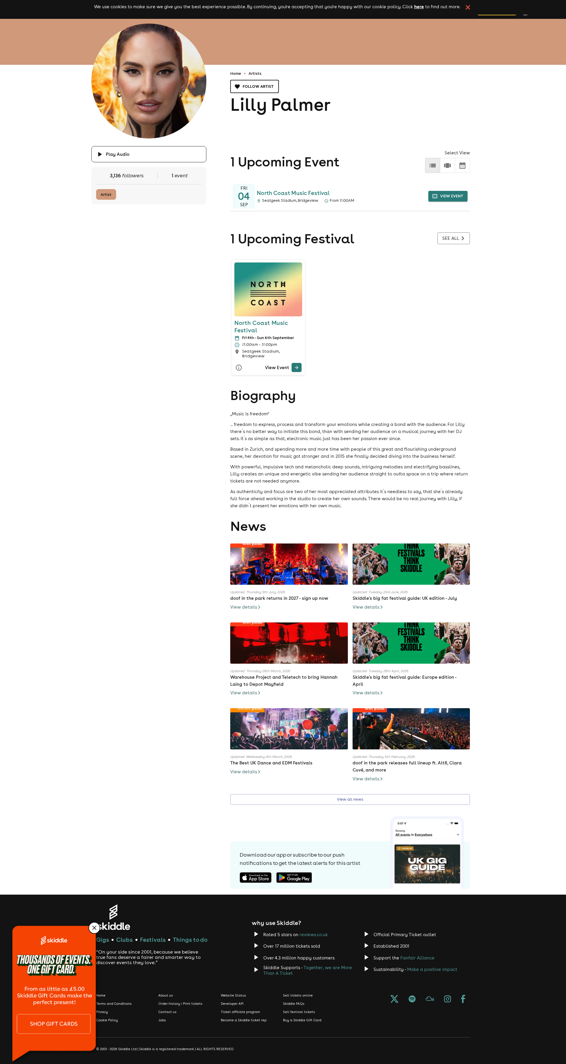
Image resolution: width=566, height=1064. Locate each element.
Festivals (153, 939)
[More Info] (238, 367)
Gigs (102, 939)
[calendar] (462, 165)
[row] (447, 165)
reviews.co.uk (314, 934)
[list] (432, 165)
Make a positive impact (432, 969)
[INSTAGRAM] (447, 999)
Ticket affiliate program (240, 1012)
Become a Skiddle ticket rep (243, 1020)
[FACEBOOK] (463, 999)
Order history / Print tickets (180, 1004)
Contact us (167, 1012)
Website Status (233, 995)
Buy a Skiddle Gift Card (302, 1020)
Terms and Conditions (114, 1004)
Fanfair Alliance (417, 958)
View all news (350, 799)
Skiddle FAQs (294, 1004)
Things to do (190, 939)
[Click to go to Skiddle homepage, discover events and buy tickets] (113, 917)
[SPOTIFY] (412, 999)
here (419, 6)
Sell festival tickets (299, 1012)
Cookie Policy (107, 1020)
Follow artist (258, 86)
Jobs (162, 1020)
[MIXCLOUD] (430, 999)
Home (235, 73)
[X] (394, 999)
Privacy (102, 1012)
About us (165, 995)
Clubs (124, 939)
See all (450, 238)
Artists (255, 73)
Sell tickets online (298, 995)
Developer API (232, 1004)
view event (451, 196)
